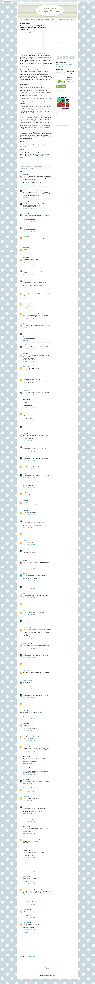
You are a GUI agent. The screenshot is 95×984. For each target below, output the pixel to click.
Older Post (50, 954)
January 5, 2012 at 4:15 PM (28, 253)
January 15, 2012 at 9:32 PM (29, 676)
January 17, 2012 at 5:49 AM (29, 791)
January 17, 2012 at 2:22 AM (29, 783)
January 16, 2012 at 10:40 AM (29, 706)
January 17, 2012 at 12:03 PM (29, 813)
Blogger (53, 975)
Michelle (25, 201)
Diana (24, 302)
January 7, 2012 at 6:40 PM (28, 348)
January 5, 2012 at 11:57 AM (29, 231)
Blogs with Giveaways (63, 19)
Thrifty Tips (26, 19)
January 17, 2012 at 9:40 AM (29, 800)
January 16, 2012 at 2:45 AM (29, 697)
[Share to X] (38, 166)
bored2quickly (26, 627)
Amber (24, 353)
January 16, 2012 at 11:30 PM (29, 763)
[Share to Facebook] (39, 166)
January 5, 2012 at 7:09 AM (28, 197)
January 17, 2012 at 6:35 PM (29, 857)
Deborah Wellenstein (27, 412)
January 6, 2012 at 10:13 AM (29, 318)
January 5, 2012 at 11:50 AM (29, 208)
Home (20, 19)
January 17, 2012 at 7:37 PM (29, 904)
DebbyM (25, 236)
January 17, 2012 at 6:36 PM (29, 871)
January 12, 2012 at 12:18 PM (29, 527)
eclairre (24, 174)
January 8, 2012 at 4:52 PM (28, 394)
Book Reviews (26, 168)
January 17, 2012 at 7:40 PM (29, 929)
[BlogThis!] (37, 166)
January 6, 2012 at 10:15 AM (29, 327)
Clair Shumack (26, 787)
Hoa (24, 560)
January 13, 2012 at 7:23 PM (29, 588)
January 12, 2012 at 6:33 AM (29, 496)
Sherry (24, 710)
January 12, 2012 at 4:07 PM (29, 536)
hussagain (25, 796)
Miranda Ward (26, 680)
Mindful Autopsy (26, 643)
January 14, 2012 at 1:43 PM (29, 597)
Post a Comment (25, 932)
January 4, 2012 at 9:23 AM (28, 184)
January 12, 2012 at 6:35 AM (29, 506)
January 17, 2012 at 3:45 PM (29, 833)
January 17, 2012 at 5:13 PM (29, 846)
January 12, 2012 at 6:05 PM (29, 556)
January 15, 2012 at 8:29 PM (29, 666)
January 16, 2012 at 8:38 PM (29, 751)
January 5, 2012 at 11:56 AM (29, 221)
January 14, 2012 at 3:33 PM (29, 614)
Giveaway (31, 168)
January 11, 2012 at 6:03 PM (29, 477)
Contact (71, 19)
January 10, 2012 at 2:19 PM (29, 451)
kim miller (25, 817)
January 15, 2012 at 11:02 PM (29, 688)
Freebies (33, 19)
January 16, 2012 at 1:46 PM (29, 740)
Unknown (25, 670)
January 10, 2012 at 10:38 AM (29, 440)
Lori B (24, 189)
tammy (24, 492)
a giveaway (36, 161)
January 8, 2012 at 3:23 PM (28, 361)
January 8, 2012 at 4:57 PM (28, 407)
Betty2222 (25, 610)
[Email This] (36, 166)
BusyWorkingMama (27, 482)
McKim (24, 465)
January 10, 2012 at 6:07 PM (29, 460)
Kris (24, 312)
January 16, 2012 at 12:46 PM (29, 730)
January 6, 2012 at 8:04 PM (28, 340)
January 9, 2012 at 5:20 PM (28, 428)
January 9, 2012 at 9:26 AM (28, 420)
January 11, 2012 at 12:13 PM (29, 468)
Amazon (50, 144)
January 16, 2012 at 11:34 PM (29, 774)
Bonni (24, 745)
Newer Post (22, 954)
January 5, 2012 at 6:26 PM (28, 274)
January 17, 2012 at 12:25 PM (29, 821)
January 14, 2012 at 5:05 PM (29, 623)
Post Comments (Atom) (30, 956)
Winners (47, 19)
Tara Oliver (25, 269)
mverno (24, 433)
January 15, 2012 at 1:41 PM (29, 648)
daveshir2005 (26, 888)
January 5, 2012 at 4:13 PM (28, 243)
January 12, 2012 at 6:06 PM (29, 580)
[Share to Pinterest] (40, 166)
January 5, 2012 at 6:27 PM (28, 287)
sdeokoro (25, 292)
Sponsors (53, 19)
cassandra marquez (27, 837)
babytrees (25, 723)
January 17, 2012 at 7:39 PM (29, 917)
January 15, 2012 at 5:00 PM (29, 657)
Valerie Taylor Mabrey (28, 735)
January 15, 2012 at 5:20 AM (29, 638)
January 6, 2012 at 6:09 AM (28, 307)
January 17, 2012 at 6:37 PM (29, 883)
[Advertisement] (36, 943)
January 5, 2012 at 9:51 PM (28, 297)
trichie (24, 662)
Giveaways (40, 19)
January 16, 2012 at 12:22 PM (29, 718)
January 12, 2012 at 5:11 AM (29, 487)
